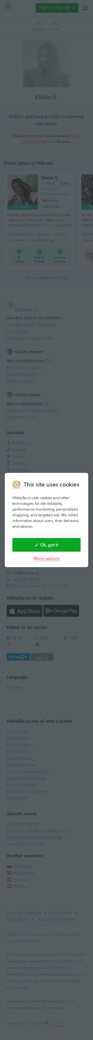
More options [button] (46, 558)
